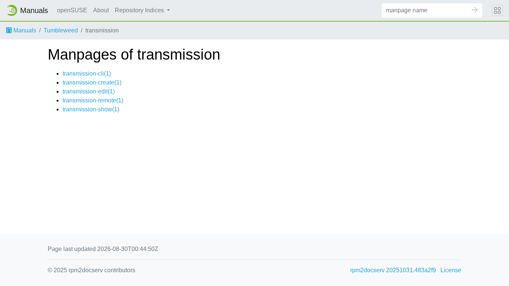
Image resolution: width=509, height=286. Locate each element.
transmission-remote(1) (93, 100)
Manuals (24, 30)
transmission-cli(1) (87, 73)
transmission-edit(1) (89, 91)
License (450, 270)
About (101, 10)
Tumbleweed (61, 30)
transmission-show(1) (91, 109)
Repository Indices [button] (140, 10)
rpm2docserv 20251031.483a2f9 (393, 270)
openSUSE (72, 10)
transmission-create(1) (92, 82)
